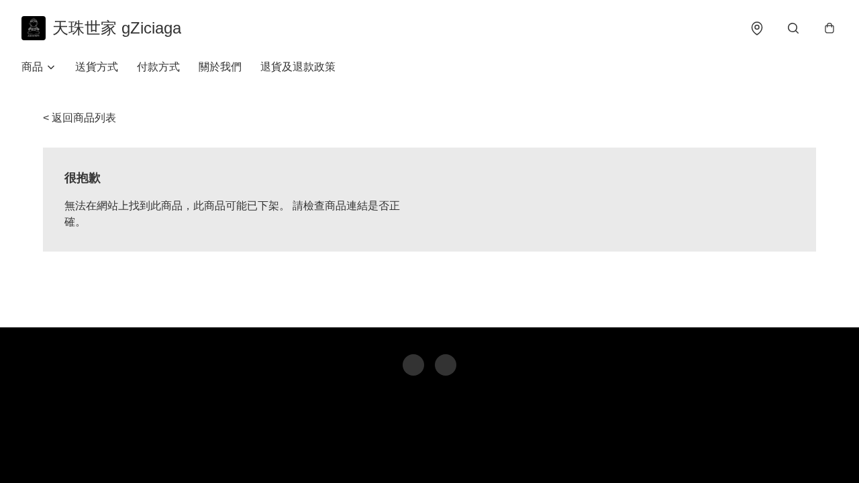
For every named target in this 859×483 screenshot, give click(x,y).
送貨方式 (96, 66)
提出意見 (477, 453)
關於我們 (220, 66)
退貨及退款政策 (298, 66)
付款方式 (158, 66)
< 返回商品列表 (79, 117)
